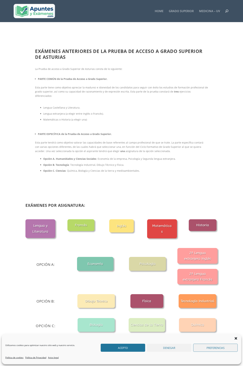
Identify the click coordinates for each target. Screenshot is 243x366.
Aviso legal (53, 357)
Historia (202, 225)
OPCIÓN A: (45, 264)
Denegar (169, 348)
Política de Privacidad (35, 357)
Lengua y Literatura (40, 228)
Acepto (123, 348)
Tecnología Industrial (197, 301)
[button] (236, 338)
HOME (159, 11)
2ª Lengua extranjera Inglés (197, 256)
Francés (81, 225)
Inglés (121, 226)
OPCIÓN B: (45, 301)
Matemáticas (162, 229)
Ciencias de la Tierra (147, 325)
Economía (95, 264)
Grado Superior (181, 11)
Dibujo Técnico (96, 301)
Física (146, 301)
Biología (96, 325)
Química (197, 325)
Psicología (147, 264)
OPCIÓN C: (45, 325)
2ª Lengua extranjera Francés (197, 276)
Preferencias (215, 348)
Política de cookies (14, 357)
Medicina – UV (209, 11)
